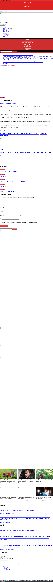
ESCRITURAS (6, 35)
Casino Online (5, 576)
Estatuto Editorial (27, 2)
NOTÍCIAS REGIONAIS (8, 29)
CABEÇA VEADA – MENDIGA (8, 192)
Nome (1, 211)
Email (1, 215)
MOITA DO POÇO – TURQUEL (9, 171)
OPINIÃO (5, 33)
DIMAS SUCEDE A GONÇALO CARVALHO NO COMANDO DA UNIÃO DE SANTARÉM (23, 62)
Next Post (2, 149)
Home (1, 65)
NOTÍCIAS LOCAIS (7, 28)
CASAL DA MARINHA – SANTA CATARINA (12, 181)
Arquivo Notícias (27, 6)
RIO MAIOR (5, 63)
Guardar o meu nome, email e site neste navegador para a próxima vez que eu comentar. (19, 222)
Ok (4, 581)
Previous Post (3, 130)
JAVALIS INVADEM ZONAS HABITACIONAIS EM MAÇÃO (16, 60)
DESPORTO (5, 30)
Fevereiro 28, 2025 (11, 103)
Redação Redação (3, 103)
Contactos (28, 5)
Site (1, 218)
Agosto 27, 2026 (10, 513)
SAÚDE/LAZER (6, 34)
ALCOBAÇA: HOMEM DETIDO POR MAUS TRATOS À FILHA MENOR (25, 152)
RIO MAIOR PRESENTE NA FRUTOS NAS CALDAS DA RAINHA (18, 55)
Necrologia (6, 65)
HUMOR (5, 36)
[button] (0, 579)
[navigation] (26, 32)
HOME (4, 27)
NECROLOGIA (6, 31)
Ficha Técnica (28, 3)
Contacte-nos (5, 567)
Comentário (3, 207)
